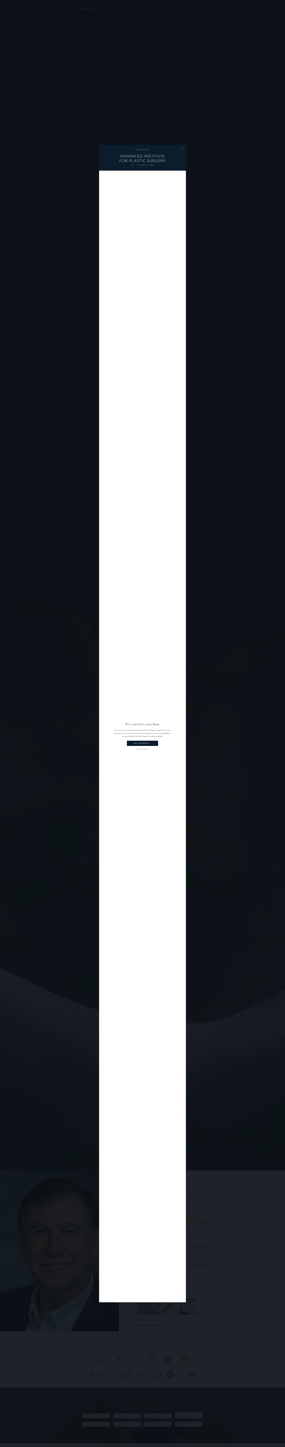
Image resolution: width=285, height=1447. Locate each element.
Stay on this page (142, 749)
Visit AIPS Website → (142, 743)
